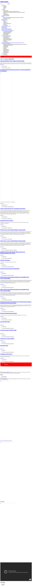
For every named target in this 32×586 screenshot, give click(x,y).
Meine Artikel (10, 218)
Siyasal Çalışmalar (4, 27)
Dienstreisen (6, 319)
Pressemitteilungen (11, 311)
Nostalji (3, 16)
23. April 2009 (4, 273)
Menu (3, 56)
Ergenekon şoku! (4, 345)
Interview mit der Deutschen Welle (8, 330)
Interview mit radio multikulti (7, 338)
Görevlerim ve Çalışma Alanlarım (8, 45)
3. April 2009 (3, 309)
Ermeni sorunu (5, 22)
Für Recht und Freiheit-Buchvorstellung (6, 440)
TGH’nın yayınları (5, 34)
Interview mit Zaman (5, 260)
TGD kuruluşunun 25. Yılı (7, 36)
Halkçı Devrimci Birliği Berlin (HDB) (7, 29)
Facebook (3, 584)
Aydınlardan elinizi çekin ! (6, 354)
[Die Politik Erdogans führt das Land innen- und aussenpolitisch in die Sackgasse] (6, 200)
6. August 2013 (4, 226)
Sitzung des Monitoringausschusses (8, 313)
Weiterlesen (2, 64)
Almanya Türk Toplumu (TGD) (6, 35)
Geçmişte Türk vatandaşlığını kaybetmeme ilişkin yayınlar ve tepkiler (13, 17)
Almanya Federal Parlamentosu (6, 43)
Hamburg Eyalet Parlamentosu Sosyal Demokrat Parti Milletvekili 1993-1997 (13, 42)
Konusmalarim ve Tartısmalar (7, 31)
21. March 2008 (4, 359)
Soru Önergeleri (5, 46)
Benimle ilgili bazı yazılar (6, 18)
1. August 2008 (4, 326)
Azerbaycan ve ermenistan (7, 23)
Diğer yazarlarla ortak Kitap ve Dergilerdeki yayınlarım (11, 11)
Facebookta (7, 372)
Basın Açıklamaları (6, 33)
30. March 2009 (4, 318)
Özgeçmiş (4, 6)
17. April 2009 (4, 285)
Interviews (4, 48)
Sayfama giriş (4, 5)
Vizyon (4, 8)
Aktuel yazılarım (4, 376)
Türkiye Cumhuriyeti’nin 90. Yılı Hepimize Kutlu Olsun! (12, 208)
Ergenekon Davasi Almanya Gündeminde (9, 268)
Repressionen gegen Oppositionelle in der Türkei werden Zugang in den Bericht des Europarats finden (15, 302)
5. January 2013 (4, 237)
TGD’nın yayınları (5, 41)
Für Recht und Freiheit (3, 377)
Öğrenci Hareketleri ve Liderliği (6, 28)
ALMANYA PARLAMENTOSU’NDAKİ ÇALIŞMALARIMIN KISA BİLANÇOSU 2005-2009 (15, 44)
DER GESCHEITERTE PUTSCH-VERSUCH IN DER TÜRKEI (12, 61)
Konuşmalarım (5, 51)
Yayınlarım (3, 9)
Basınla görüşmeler (6, 14)
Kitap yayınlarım (5, 10)
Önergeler (4, 47)
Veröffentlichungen (11, 206)
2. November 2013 (4, 216)
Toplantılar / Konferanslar (5, 15)
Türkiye (4, 20)
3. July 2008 (3, 350)
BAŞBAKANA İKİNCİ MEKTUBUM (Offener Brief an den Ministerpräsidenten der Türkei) (12, 252)
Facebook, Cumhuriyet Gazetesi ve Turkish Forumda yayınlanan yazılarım (14, 12)
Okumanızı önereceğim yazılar (6, 26)
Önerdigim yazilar (4, 19)
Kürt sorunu (5, 24)
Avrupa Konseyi (4, 53)
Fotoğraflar (5, 7)
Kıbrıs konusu (5, 25)
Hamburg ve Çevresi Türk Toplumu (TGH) (8, 30)
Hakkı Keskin (4, 2)
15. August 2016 (4, 66)
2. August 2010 (4, 256)
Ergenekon (5, 21)
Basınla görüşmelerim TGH (7, 32)
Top (0, 365)
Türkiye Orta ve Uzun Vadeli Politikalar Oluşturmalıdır (12, 229)
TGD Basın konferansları (7, 38)
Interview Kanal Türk (5, 321)
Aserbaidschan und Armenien (9, 250)
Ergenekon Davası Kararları (6, 220)
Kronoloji (4, 13)
